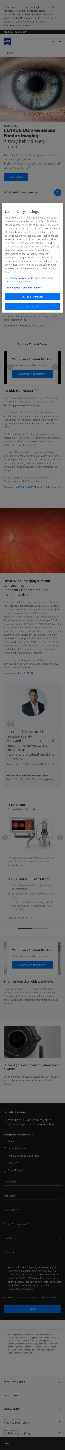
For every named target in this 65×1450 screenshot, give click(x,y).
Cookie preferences (32, 296)
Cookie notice (12, 287)
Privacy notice (17, 278)
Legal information (31, 287)
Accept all (32, 306)
